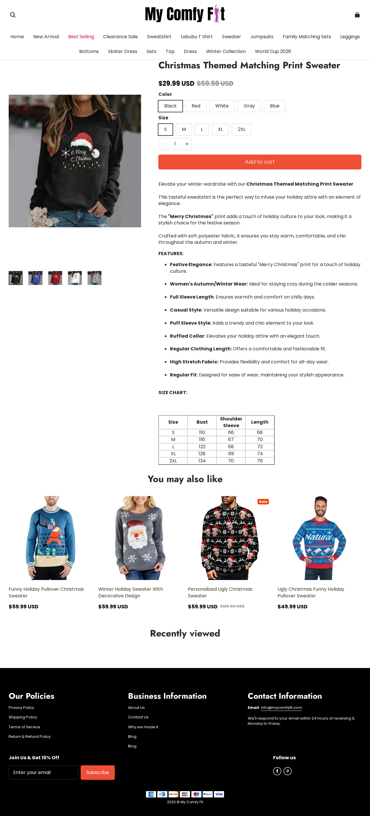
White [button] (222, 106)
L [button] (202, 129)
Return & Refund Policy (30, 736)
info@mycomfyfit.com (281, 707)
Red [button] (196, 106)
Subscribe (97, 772)
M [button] (184, 129)
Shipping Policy (23, 717)
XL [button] (220, 129)
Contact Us (138, 717)
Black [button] (170, 106)
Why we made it (143, 727)
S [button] (165, 129)
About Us (136, 707)
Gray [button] (249, 106)
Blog (132, 736)
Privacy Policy (21, 707)
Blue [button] (275, 106)
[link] (89, 51)
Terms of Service (24, 727)
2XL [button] (241, 129)
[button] (13, 15)
